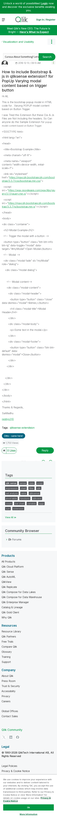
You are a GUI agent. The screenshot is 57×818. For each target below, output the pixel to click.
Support (6, 661)
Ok (28, 807)
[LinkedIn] (10, 737)
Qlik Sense (8, 571)
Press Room (9, 681)
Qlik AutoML (9, 576)
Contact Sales (10, 716)
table (23, 493)
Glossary (7, 651)
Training (6, 656)
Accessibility (9, 691)
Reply (45, 450)
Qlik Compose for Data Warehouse (22, 597)
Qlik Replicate (9, 587)
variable (31, 503)
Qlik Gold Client (10, 612)
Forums (16, 539)
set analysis (12, 493)
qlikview (37, 498)
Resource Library (11, 631)
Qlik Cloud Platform (13, 566)
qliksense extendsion (22, 427)
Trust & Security (11, 686)
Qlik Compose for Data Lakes (19, 592)
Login (44, 3)
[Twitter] (4, 737)
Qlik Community (12, 729)
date (31, 483)
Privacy (6, 696)
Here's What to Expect (34, 32)
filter (31, 488)
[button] (53, 62)
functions (25, 498)
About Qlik (7, 675)
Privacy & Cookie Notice (16, 771)
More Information (28, 814)
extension (18, 508)
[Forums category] (6, 539)
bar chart (19, 503)
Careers (6, 701)
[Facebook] (17, 737)
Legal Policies (9, 766)
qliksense (34, 493)
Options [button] (51, 42)
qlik (39, 488)
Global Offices (10, 711)
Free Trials (7, 641)
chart (23, 488)
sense (23, 483)
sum (8, 508)
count (9, 503)
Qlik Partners (9, 636)
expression (12, 488)
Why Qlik (7, 617)
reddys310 (8, 419)
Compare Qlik (9, 646)
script (40, 483)
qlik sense (11, 483)
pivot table (11, 498)
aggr (41, 503)
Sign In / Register (45, 19)
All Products (8, 561)
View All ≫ (10, 517)
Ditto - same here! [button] (13, 435)
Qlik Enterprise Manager (15, 602)
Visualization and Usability (18, 41)
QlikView (6, 581)
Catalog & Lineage (12, 607)
